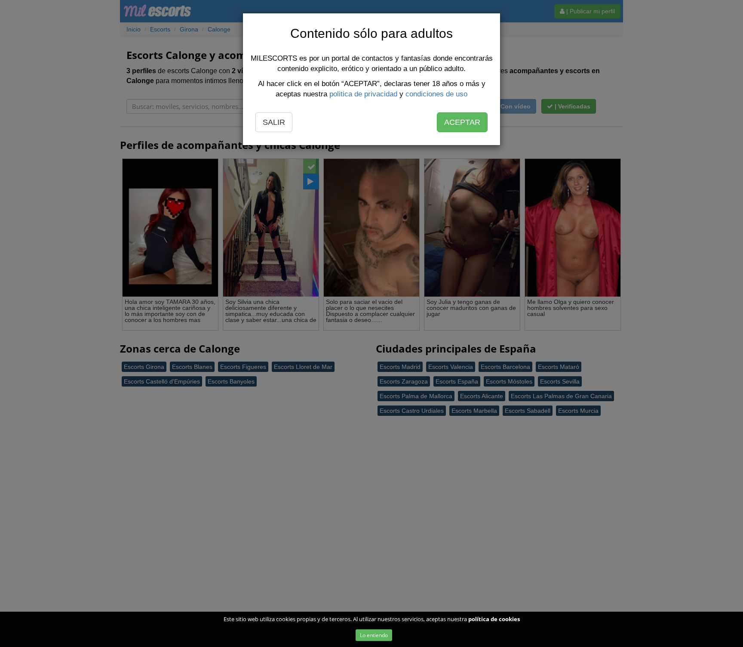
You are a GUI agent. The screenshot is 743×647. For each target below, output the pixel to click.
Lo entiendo (374, 635)
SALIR (274, 122)
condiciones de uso (436, 94)
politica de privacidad (363, 94)
